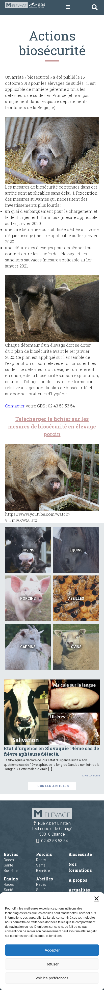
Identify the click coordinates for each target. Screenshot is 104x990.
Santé (8, 865)
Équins (11, 878)
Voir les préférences (52, 978)
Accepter (52, 950)
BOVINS (27, 550)
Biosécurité (80, 854)
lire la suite (91, 775)
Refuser (52, 964)
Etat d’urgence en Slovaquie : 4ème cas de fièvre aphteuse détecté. (51, 751)
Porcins (44, 854)
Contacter (15, 405)
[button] (96, 898)
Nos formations (80, 867)
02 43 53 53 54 (54, 840)
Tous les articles (52, 786)
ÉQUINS (76, 550)
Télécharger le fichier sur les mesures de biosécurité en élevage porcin (52, 426)
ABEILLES (76, 598)
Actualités (79, 890)
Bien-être (10, 871)
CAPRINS (28, 647)
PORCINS (28, 598)
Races (9, 860)
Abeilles (44, 878)
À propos (77, 880)
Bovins (11, 854)
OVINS (76, 647)
